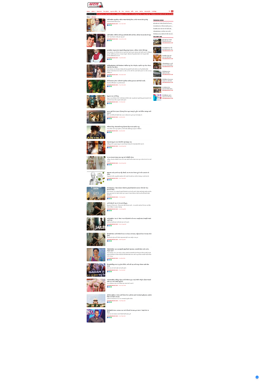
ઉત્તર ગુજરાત (106, 11)
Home (88, 11)
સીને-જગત (93, 17)
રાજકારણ (127, 11)
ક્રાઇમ (136, 11)
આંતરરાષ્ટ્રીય (147, 11)
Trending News (158, 20)
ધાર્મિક (132, 11)
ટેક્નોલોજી (154, 11)
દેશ (119, 11)
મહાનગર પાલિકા (113, 11)
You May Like (157, 36)
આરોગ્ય (141, 11)
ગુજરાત (93, 11)
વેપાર (123, 11)
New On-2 (99, 11)
